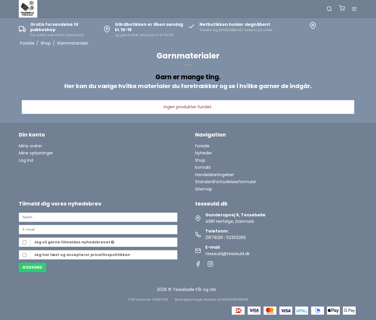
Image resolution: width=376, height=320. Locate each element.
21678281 (214, 237)
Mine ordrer (30, 146)
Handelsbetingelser (214, 175)
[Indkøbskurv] (342, 9)
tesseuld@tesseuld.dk (227, 254)
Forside (202, 146)
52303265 (236, 237)
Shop (200, 160)
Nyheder (203, 153)
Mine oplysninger (36, 153)
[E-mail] (98, 229)
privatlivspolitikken (110, 254)
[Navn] (98, 217)
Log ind (26, 160)
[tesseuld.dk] (28, 9)
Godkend (32, 267)
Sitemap (203, 189)
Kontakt (203, 167)
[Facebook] (198, 265)
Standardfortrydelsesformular (225, 182)
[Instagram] (210, 265)
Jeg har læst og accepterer (82, 254)
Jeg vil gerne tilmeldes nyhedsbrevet (72, 242)
